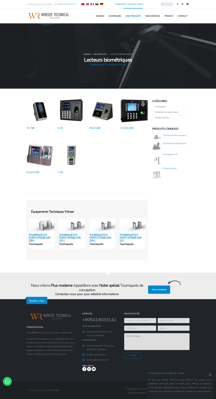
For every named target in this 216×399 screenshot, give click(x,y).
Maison (100, 16)
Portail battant (169, 168)
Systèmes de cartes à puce (166, 112)
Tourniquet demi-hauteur (174, 135)
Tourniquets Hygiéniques (174, 143)
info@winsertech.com (95, 354)
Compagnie (115, 16)
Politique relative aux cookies (138, 389)
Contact (48, 4)
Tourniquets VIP (170, 154)
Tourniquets (160, 106)
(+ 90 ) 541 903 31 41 (66, 4)
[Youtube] (187, 4)
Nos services (152, 16)
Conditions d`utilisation (137, 393)
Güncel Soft (54, 390)
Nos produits (133, 16)
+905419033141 (99, 320)
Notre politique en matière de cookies (166, 373)
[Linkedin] (182, 4)
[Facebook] (178, 4)
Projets (168, 16)
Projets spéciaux (162, 117)
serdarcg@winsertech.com (97, 360)
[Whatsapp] (7, 381)
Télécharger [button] (166, 4)
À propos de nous (36, 4)
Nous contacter (159, 289)
